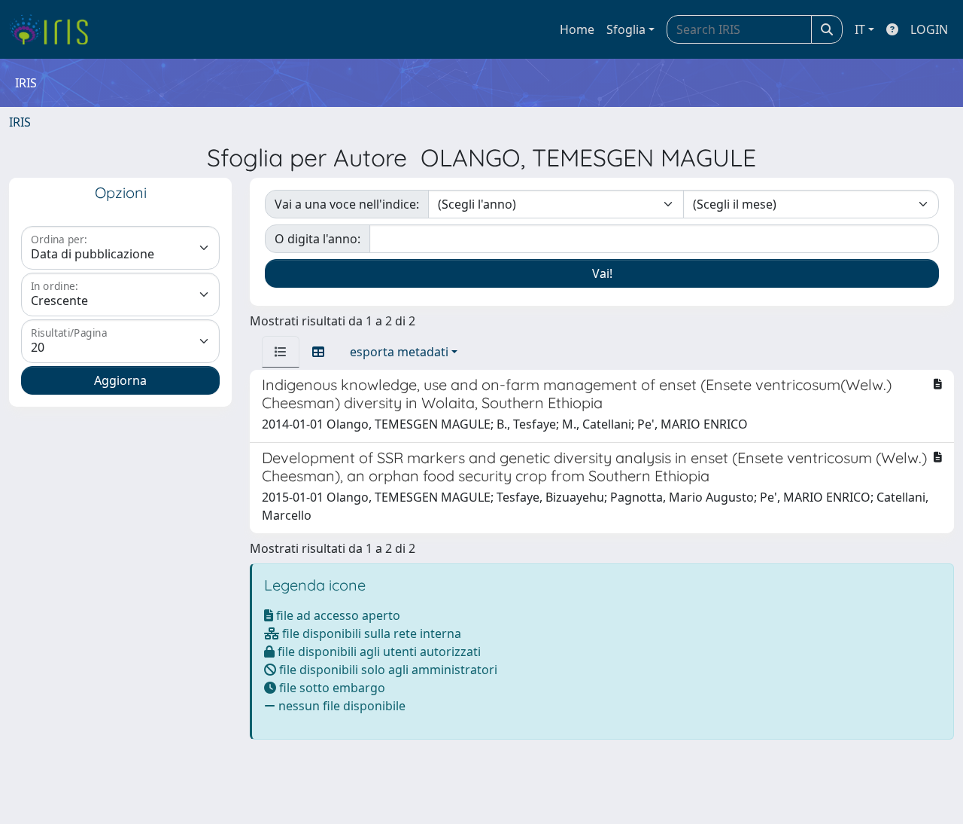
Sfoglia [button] (626, 29)
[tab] (280, 352)
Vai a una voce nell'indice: (347, 204)
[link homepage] (54, 29)
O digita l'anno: (317, 238)
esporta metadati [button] (399, 351)
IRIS (20, 122)
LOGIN (929, 29)
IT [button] (860, 29)
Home (577, 29)
